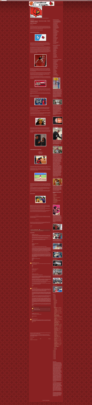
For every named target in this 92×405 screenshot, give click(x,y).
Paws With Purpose (55, 199)
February (55, 348)
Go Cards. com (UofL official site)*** (56, 197)
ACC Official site (55, 194)
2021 (54, 299)
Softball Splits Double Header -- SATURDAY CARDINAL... (57, 315)
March (54, 347)
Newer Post (31, 338)
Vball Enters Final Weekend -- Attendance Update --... (57, 346)
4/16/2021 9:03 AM (36, 234)
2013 (54, 356)
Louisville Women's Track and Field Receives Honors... (57, 328)
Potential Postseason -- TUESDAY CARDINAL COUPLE (57, 330)
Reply (32, 241)
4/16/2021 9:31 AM (37, 262)
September (55, 302)
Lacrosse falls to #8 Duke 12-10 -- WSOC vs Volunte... (57, 335)
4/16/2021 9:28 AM (36, 243)
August (54, 303)
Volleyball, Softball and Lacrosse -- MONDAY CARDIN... (57, 322)
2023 (54, 297)
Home (40, 338)
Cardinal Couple (33, 262)
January (55, 349)
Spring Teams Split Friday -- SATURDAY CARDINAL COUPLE (58, 324)
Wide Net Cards (54, 202)
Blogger (48, 400)
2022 (54, 298)
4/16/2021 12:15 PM (37, 313)
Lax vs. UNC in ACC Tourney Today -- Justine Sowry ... (57, 310)
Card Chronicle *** (55, 195)
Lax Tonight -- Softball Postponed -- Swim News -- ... (57, 336)
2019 (54, 351)
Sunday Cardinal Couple (56, 314)
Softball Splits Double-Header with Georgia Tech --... (57, 334)
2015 (54, 354)
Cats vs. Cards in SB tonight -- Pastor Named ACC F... (57, 338)
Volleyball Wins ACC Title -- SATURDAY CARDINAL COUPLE (58, 343)
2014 (54, 355)
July (54, 304)
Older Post (49, 338)
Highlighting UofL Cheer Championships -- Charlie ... (57, 320)
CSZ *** (54, 196)
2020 (54, 350)
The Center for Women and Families (56, 200)
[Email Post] (39, 229)
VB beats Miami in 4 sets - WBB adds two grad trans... (57, 345)
